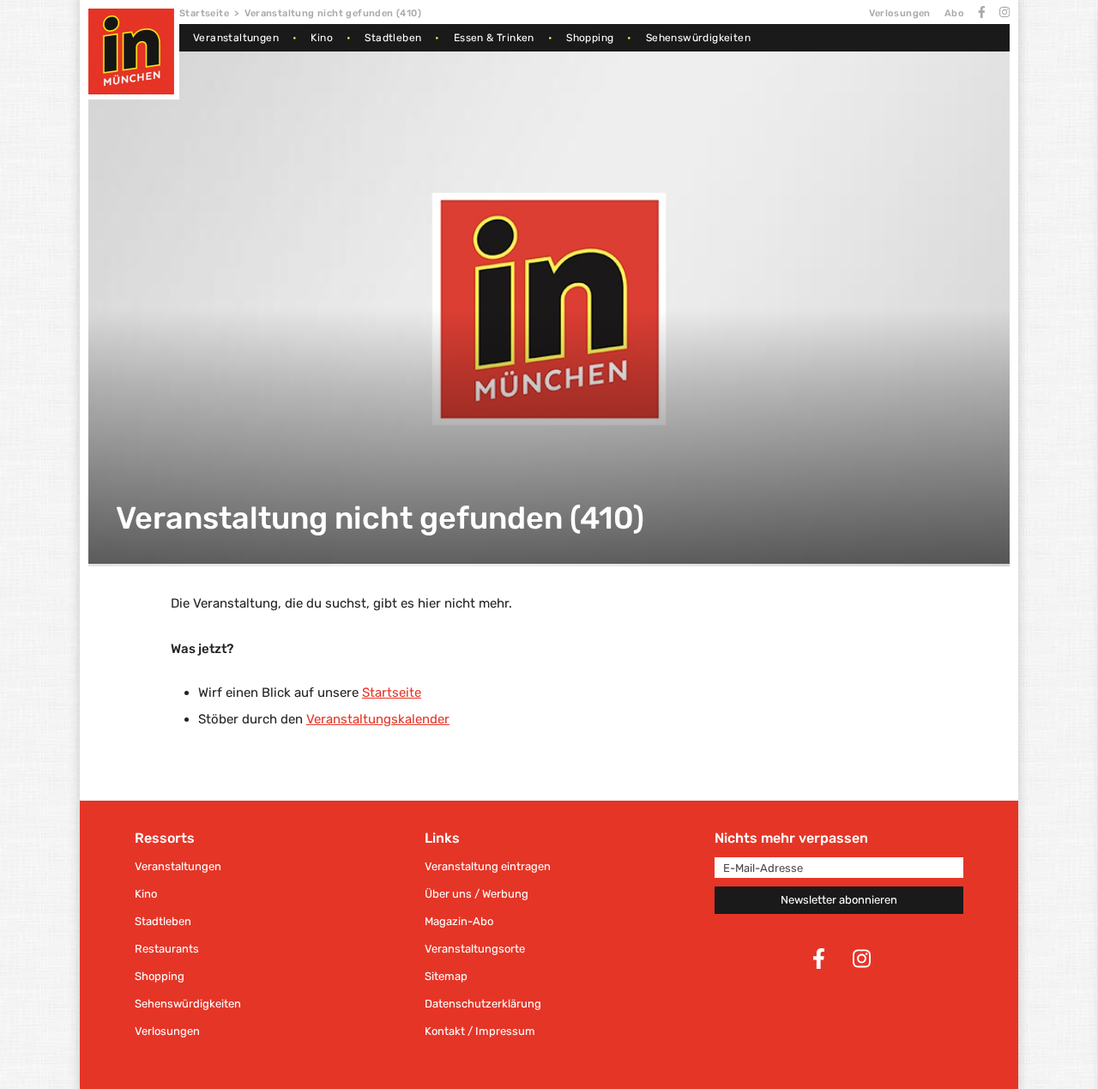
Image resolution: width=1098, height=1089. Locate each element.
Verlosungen (899, 13)
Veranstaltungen (236, 38)
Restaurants (167, 948)
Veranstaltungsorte (475, 948)
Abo (954, 13)
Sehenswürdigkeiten (698, 38)
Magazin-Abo (459, 921)
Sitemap (446, 976)
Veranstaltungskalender (377, 719)
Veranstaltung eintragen (488, 866)
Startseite (204, 13)
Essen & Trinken (494, 38)
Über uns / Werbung (476, 893)
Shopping (589, 38)
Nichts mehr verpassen (791, 838)
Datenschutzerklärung (483, 1003)
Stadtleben (393, 38)
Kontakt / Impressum (480, 1031)
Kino (322, 38)
